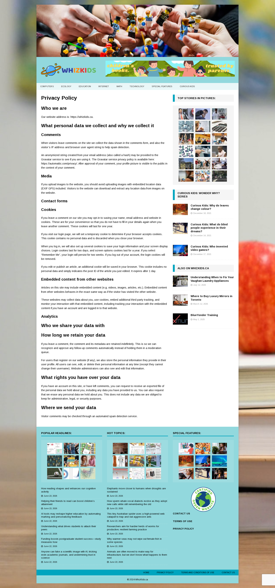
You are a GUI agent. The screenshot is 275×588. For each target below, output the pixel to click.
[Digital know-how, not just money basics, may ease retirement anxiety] (219, 126)
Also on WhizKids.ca (193, 268)
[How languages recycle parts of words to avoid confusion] (54, 448)
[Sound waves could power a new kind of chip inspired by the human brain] (136, 473)
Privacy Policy (165, 572)
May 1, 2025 (199, 319)
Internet (103, 86)
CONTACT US (181, 513)
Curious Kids (187, 86)
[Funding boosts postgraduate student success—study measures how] (219, 114)
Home (146, 572)
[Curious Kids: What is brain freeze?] (219, 473)
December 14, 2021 (202, 235)
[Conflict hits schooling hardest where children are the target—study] (219, 176)
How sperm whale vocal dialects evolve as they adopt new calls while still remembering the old (137, 503)
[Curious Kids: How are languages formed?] (186, 473)
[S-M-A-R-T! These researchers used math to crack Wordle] (87, 448)
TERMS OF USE (182, 521)
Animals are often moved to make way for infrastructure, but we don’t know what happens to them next (137, 554)
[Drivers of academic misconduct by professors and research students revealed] (202, 138)
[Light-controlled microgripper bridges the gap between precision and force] (120, 473)
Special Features (162, 86)
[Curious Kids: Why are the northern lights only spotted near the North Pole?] (219, 461)
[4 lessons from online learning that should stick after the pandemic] (186, 448)
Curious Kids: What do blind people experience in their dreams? (209, 228)
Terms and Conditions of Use (197, 572)
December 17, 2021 (202, 254)
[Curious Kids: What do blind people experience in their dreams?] (180, 228)
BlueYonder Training (204, 315)
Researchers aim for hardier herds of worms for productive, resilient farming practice (133, 528)
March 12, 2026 (200, 304)
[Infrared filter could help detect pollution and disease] (136, 448)
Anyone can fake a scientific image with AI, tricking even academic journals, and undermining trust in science (69, 554)
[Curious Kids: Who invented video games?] (180, 250)
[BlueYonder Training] (180, 319)
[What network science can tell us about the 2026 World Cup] (87, 473)
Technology (137, 86)
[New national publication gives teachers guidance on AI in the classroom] (219, 151)
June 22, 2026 (50, 521)
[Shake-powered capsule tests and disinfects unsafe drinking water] (153, 473)
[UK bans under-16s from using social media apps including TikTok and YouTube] (186, 176)
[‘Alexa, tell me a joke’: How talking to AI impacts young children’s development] (202, 151)
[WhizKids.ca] (137, 54)
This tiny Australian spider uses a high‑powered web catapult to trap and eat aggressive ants (136, 515)
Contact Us (228, 572)
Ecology (66, 86)
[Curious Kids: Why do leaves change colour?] (180, 209)
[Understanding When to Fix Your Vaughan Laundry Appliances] (180, 281)
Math (119, 86)
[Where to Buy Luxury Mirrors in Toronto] (180, 300)
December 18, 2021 (202, 213)
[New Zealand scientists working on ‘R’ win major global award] (71, 448)
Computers (47, 86)
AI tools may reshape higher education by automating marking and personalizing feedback (71, 515)
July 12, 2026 (199, 285)
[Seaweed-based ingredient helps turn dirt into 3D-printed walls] (120, 448)
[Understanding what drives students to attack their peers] (202, 114)
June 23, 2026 (50, 496)
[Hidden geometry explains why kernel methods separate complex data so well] (71, 473)
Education (85, 86)
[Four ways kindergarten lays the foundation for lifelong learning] (202, 163)
